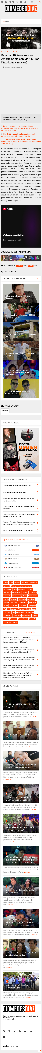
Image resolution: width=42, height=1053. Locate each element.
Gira (13, 612)
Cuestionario (26, 615)
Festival (6, 602)
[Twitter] (13, 2)
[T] (2, 2)
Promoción (7, 615)
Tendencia (22, 599)
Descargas (7, 622)
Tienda (25, 619)
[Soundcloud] (25, 2)
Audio (6, 606)
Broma (15, 622)
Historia (29, 589)
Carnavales (17, 615)
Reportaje (13, 599)
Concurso (13, 619)
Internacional (23, 602)
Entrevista (21, 589)
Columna (13, 609)
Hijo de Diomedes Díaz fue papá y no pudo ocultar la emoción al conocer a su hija (18, 135)
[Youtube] (21, 2)
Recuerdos (33, 583)
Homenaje (24, 583)
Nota (11, 583)
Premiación (20, 612)
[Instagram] (10, 2)
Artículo (17, 583)
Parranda (14, 602)
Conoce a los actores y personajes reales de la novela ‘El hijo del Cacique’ (20, 827)
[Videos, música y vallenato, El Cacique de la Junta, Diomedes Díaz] (21, 11)
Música (9, 51)
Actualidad (31, 599)
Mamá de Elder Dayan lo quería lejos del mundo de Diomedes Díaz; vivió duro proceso (20, 922)
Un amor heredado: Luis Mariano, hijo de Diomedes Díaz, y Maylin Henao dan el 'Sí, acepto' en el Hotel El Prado (20, 128)
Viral (19, 619)
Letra (34, 609)
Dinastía (15, 51)
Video (6, 583)
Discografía (32, 606)
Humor (35, 615)
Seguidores (23, 596)
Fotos (15, 589)
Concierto (7, 596)
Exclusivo (28, 586)
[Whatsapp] (17, 2)
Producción (33, 592)
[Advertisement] (21, 15)
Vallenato (21, 609)
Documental (14, 606)
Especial (7, 586)
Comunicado (16, 592)
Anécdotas (7, 589)
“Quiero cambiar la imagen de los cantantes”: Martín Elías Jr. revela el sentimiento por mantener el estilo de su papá (21, 141)
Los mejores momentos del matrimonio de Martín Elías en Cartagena (17, 372)
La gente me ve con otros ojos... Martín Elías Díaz (18, 393)
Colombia (7, 612)
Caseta (28, 609)
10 (6, 981)
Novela (6, 599)
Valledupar (33, 602)
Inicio (2, 51)
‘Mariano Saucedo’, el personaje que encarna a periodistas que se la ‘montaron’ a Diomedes (20, 860)
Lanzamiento (32, 596)
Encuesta (32, 619)
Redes (6, 609)
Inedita (6, 619)
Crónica (14, 596)
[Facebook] (6, 2)
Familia (25, 592)
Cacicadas (22, 606)
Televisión (7, 592)
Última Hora (30, 612)
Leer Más (34, 717)
